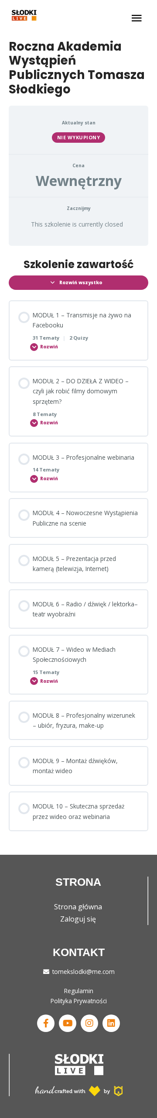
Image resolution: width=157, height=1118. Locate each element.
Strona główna (78, 907)
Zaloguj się (78, 919)
